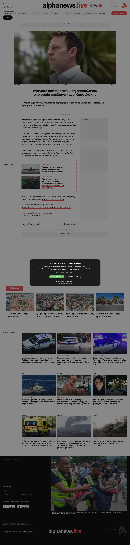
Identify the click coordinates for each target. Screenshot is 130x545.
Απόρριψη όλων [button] (73, 276)
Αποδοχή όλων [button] (56, 276)
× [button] (98, 261)
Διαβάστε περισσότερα (73, 269)
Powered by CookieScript (65, 283)
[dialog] (65, 272)
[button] (65, 273)
